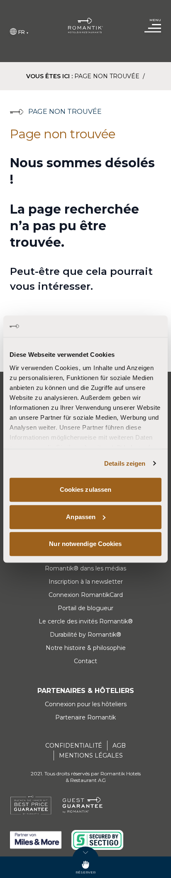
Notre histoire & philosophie (86, 648)
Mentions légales (91, 755)
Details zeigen (124, 463)
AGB (119, 745)
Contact (85, 661)
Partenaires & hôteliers (85, 691)
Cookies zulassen (86, 489)
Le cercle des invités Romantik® (86, 621)
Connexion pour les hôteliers (86, 704)
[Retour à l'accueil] (85, 25)
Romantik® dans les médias (85, 568)
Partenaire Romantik (85, 717)
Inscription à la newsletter (86, 581)
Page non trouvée (107, 76)
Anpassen (80, 516)
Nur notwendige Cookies (85, 543)
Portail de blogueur (85, 608)
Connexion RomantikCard (86, 595)
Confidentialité (73, 745)
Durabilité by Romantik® (85, 634)
